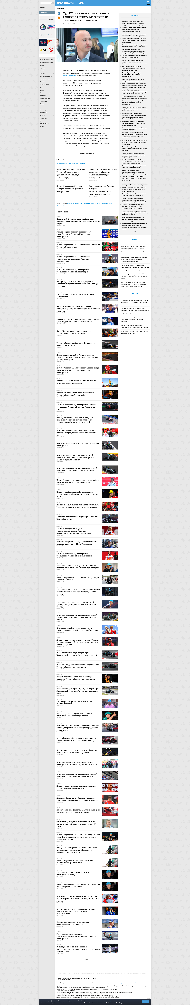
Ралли (135, 293)
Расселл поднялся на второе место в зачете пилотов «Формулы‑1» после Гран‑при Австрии (134, 189)
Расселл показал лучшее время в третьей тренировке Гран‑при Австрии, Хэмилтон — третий (133, 206)
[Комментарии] (143, 286)
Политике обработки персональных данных (102, 1001)
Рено (43, 50)
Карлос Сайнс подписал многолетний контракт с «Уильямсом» (134, 56)
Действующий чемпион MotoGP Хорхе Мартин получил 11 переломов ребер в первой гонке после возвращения (133, 284)
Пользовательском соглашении (126, 1001)
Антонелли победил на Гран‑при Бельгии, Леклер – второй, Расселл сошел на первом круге (133, 123)
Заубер (43, 27)
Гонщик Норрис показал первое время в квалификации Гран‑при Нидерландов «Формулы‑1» (103, 173)
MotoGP (135, 240)
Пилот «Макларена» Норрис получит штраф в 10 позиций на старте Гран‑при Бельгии (135, 148)
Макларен (51, 19)
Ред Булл (43, 42)
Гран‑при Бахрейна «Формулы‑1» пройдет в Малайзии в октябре (133, 80)
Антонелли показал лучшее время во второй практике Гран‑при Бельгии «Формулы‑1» (134, 142)
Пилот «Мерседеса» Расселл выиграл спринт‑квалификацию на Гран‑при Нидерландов (101, 190)
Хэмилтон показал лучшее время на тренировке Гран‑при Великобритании (135, 184)
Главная (42, 7)
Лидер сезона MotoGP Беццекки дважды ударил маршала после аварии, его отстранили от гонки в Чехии (134, 259)
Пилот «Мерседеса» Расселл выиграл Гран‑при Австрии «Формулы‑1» (134, 194)
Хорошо (145, 1002)
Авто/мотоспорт (73, 163)
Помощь (59, 973)
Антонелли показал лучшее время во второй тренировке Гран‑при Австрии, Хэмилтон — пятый (135, 212)
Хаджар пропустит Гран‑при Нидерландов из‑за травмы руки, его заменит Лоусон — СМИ (134, 68)
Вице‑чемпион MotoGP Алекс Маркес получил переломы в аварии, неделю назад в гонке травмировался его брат (135, 268)
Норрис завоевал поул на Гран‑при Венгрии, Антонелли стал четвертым (134, 97)
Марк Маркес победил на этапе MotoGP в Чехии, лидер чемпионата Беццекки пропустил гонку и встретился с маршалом (135, 249)
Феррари (51, 42)
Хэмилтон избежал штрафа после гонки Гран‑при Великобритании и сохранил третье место (133, 155)
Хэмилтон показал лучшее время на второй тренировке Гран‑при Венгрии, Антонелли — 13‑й (135, 109)
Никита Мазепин (62, 163)
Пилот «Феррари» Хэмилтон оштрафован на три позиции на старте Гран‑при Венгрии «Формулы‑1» (134, 91)
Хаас (51, 50)
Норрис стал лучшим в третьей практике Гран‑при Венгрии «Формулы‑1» (132, 102)
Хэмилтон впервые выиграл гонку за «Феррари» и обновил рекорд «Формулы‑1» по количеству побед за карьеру (134, 226)
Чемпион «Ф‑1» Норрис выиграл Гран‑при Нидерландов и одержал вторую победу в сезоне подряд (71, 173)
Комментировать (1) (87, 153)
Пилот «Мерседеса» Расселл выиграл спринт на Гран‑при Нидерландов (70, 189)
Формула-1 (43, 12)
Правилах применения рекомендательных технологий (118, 983)
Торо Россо (51, 34)
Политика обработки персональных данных (133, 973)
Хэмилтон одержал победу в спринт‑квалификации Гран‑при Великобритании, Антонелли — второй (135, 172)
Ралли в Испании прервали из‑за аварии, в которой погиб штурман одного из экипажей (134, 319)
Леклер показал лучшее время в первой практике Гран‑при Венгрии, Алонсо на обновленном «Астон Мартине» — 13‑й (134, 116)
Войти (148, 4)
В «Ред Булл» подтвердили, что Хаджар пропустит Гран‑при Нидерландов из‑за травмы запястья (134, 62)
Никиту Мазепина (69, 75)
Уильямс (43, 19)
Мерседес (43, 34)
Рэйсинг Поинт (51, 27)
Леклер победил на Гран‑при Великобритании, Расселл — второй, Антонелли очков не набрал (134, 161)
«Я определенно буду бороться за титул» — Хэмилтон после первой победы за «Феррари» (133, 219)
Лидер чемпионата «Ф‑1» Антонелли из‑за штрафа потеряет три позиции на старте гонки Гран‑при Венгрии (134, 85)
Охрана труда (116, 973)
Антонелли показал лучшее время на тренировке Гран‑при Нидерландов (134, 45)
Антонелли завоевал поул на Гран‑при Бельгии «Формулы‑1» (134, 129)
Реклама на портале (86, 973)
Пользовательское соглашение (102, 973)
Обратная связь (67, 973)
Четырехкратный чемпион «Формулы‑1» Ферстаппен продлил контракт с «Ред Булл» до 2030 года (133, 51)
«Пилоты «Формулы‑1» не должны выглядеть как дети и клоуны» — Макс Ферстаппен (134, 178)
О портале (76, 973)
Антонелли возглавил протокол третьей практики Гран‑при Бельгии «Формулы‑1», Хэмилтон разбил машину (134, 135)
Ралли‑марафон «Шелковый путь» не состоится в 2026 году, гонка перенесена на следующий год (135, 311)
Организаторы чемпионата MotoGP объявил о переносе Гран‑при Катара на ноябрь (134, 276)
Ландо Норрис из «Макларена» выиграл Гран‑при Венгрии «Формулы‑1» (132, 74)
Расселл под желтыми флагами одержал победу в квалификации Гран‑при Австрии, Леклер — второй (134, 200)
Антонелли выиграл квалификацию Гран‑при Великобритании (134, 166)
